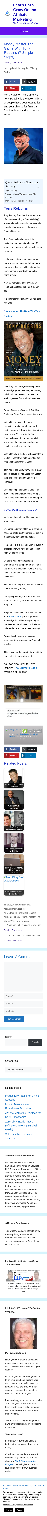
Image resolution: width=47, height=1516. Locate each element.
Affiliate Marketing (21, 904)
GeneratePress (27, 1512)
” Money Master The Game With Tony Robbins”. (21, 196)
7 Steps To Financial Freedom (21, 913)
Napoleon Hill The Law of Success (23, 935)
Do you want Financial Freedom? (19, 201)
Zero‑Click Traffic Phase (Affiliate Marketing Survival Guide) (21, 1125)
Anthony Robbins (12, 917)
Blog (9, 904)
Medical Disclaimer (14, 1504)
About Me (16, 1499)
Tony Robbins (11, 191)
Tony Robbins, (15, 616)
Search (8, 1037)
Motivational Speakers (15, 909)
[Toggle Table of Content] (37, 187)
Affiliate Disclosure (33, 1504)
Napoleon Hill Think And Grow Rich (24, 925)
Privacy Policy (29, 1499)
